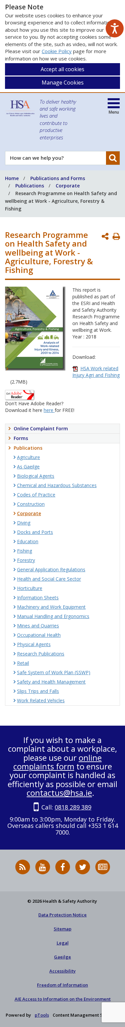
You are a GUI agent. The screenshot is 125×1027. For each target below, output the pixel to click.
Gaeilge (62, 957)
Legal (63, 943)
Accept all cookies (62, 69)
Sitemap (62, 929)
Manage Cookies (63, 82)
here (49, 410)
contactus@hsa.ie (59, 792)
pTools (42, 1015)
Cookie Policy (57, 51)
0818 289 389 (73, 807)
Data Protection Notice (62, 915)
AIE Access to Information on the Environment (63, 999)
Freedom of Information (62, 985)
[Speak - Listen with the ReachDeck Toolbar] (115, 28)
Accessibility (62, 971)
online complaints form (57, 762)
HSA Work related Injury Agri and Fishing (96, 371)
